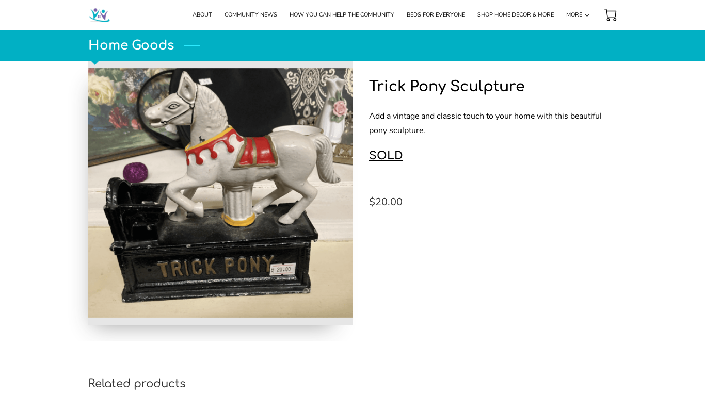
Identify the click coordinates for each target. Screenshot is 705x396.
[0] (610, 15)
